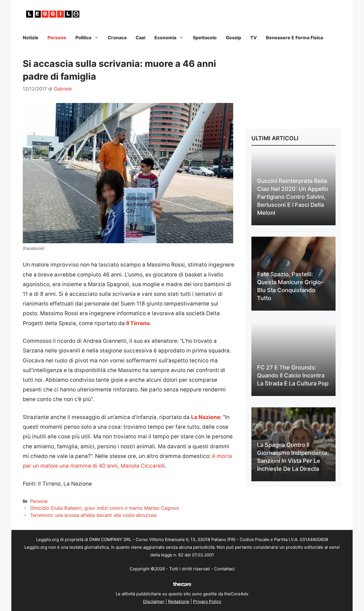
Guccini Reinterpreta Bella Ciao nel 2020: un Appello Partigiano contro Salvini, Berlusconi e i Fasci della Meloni (292, 196)
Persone (56, 37)
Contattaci (224, 568)
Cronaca (117, 37)
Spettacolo (205, 37)
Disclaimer (153, 601)
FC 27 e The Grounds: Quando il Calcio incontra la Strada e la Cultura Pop (292, 375)
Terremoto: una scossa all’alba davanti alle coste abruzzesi (93, 515)
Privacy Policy (207, 601)
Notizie (30, 37)
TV (253, 37)
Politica (83, 37)
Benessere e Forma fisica (294, 37)
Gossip (233, 37)
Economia (165, 37)
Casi (140, 37)
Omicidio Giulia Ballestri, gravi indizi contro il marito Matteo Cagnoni (104, 508)
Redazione (178, 601)
